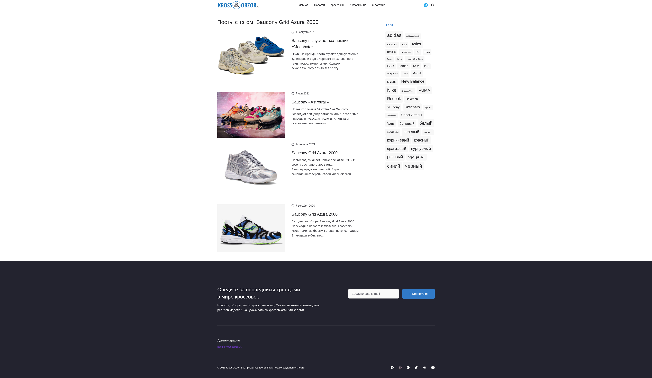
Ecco (427, 52)
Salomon (412, 99)
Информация (357, 5)
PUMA (424, 90)
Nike (391, 90)
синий (393, 166)
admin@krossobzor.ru (229, 346)
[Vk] (424, 367)
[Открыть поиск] (432, 5)
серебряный (416, 157)
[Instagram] (400, 367)
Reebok (394, 98)
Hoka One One (415, 59)
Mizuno (391, 81)
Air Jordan (392, 44)
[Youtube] (433, 367)
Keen (426, 66)
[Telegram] (426, 4)
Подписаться (419, 293)
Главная (303, 5)
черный (413, 166)
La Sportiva (392, 74)
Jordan (403, 66)
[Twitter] (416, 367)
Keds (416, 66)
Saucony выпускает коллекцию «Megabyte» (320, 43)
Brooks (391, 51)
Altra (404, 44)
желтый (393, 132)
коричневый (398, 140)
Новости (319, 5)
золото (428, 132)
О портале (378, 5)
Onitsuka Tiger (407, 91)
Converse (406, 52)
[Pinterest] (408, 367)
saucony (393, 107)
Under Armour (411, 115)
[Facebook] (392, 367)
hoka (399, 59)
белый (425, 123)
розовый (395, 157)
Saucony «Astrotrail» (310, 102)
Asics (416, 44)
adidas (394, 35)
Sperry (428, 107)
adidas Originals (413, 36)
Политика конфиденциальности (285, 367)
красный (421, 140)
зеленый (411, 132)
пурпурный (421, 148)
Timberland (391, 115)
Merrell (417, 73)
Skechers (412, 107)
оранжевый (396, 149)
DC (418, 52)
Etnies (389, 59)
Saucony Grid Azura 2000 (315, 153)
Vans (391, 123)
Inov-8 (390, 66)
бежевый (407, 123)
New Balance (412, 81)
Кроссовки (337, 5)
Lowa (405, 74)
